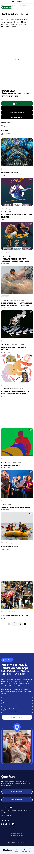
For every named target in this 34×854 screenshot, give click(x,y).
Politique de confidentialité (17, 833)
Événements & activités (23, 5)
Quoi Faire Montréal (12, 5)
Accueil (3, 5)
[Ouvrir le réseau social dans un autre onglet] (2, 824)
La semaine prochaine (17, 112)
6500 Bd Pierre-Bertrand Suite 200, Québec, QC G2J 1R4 (16, 811)
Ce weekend (17, 108)
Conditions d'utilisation (17, 835)
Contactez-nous (6, 815)
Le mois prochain (17, 117)
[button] (15, 59)
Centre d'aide (17, 838)
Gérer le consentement (17, 1)
